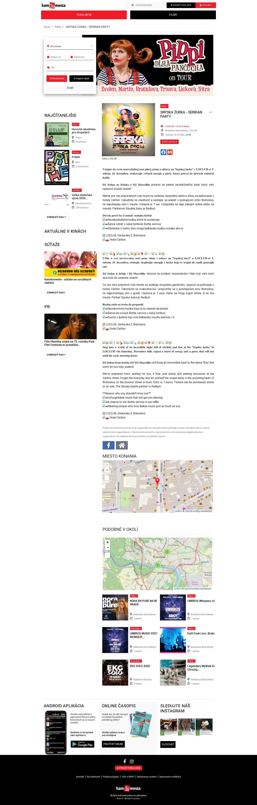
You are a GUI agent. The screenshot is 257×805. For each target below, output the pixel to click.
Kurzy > (76, 124)
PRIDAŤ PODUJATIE (182, 5)
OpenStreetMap (192, 511)
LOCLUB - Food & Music (178, 126)
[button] (203, 65)
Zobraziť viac (56, 217)
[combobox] (71, 46)
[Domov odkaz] (122, 446)
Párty (58, 27)
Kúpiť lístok (169, 141)
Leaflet (178, 511)
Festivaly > (136, 628)
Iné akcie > (77, 190)
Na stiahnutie (93, 776)
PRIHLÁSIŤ (206, 5)
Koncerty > (136, 661)
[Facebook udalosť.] (109, 446)
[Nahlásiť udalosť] (210, 112)
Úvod (47, 27)
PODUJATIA (84, 14)
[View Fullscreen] (106, 478)
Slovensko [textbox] (55, 46)
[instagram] (132, 761)
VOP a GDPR (128, 776)
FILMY (173, 14)
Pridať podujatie (111, 776)
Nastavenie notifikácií (170, 776)
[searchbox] (64, 67)
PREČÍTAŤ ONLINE (113, 744)
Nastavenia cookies (147, 776)
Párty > (164, 106)
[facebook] (125, 761)
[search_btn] (132, 5)
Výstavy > (76, 152)
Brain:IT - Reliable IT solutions (128, 798)
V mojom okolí (81, 78)
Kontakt (80, 776)
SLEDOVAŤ (168, 744)
